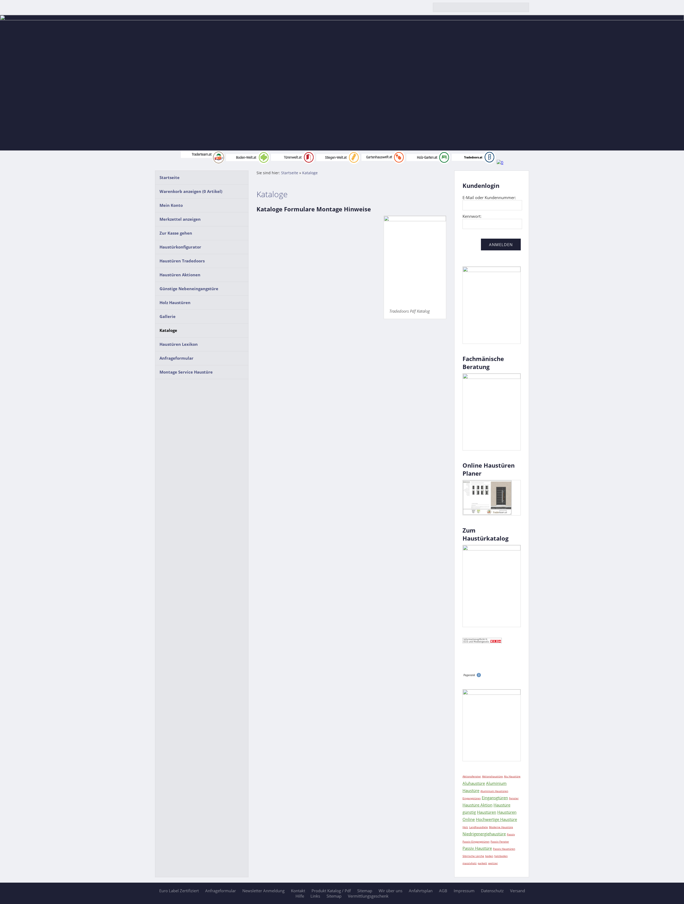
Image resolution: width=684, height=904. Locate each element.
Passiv (511, 834)
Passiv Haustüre (477, 848)
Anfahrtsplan (421, 890)
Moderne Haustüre (501, 827)
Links (315, 896)
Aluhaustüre (474, 783)
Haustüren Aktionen (180, 274)
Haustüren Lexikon (179, 344)
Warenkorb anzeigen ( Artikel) (191, 191)
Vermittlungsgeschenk (368, 896)
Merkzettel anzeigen (180, 219)
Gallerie (168, 316)
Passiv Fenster (500, 841)
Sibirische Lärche (473, 856)
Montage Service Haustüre (186, 372)
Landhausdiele (478, 827)
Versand (517, 890)
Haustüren (486, 812)
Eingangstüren (472, 798)
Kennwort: (472, 216)
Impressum (464, 890)
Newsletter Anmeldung (263, 890)
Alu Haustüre (512, 776)
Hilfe (300, 896)
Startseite (170, 177)
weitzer (493, 863)
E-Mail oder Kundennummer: (489, 197)
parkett (482, 863)
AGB (443, 890)
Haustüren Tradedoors (182, 260)
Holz (465, 827)
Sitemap (364, 890)
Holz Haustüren (175, 302)
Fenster (514, 798)
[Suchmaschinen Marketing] (472, 675)
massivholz (470, 863)
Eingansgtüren (495, 797)
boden (489, 856)
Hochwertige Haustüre (496, 819)
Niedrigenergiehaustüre (484, 833)
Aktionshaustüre (492, 776)
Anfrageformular (176, 358)
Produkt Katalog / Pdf (331, 890)
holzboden (501, 856)
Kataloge (168, 330)
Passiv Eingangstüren (476, 841)
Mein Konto (171, 205)
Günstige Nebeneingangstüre (189, 288)
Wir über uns (390, 890)
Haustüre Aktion (477, 805)
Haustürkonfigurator (180, 247)
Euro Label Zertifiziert (179, 890)
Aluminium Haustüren (494, 791)
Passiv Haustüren (504, 849)
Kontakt (298, 890)
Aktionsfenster (472, 776)
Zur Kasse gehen (176, 233)
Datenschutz (492, 890)
